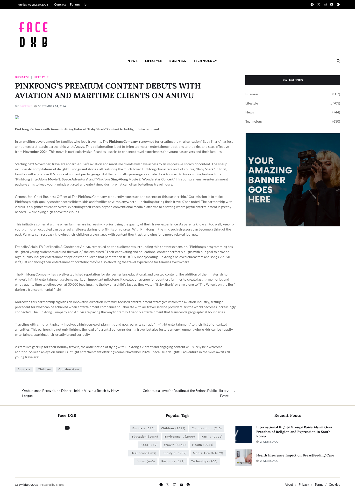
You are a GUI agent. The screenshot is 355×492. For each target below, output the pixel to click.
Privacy (304, 484)
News (133, 61)
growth (175, 445)
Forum (75, 4)
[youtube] (332, 4)
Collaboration (68, 369)
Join (87, 4)
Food (149, 445)
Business (177, 61)
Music (146, 461)
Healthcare (143, 453)
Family (212, 436)
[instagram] (325, 4)
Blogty (60, 484)
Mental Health (208, 453)
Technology (205, 61)
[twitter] (318, 4)
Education (145, 436)
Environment (179, 436)
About (289, 484)
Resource (173, 461)
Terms (319, 484)
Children (44, 369)
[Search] (338, 61)
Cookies (334, 484)
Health (202, 445)
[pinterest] (338, 4)
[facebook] (312, 4)
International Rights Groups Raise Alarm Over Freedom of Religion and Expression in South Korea (294, 431)
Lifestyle (153, 61)
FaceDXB (26, 106)
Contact (60, 4)
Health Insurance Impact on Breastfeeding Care (295, 455)
